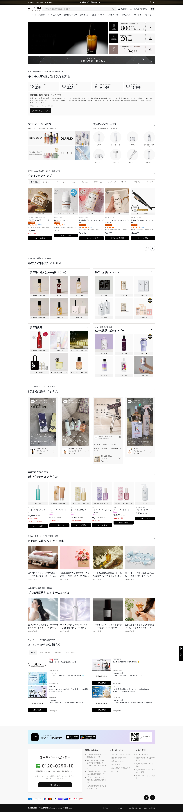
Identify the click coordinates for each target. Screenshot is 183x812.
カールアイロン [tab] (152, 182)
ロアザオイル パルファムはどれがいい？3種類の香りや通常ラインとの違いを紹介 (107, 628)
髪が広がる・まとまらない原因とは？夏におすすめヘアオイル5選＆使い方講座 (139, 628)
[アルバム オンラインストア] (132, 26)
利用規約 (31, 2)
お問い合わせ (49, 2)
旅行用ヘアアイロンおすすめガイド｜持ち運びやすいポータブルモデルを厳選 (42, 576)
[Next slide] (152, 248)
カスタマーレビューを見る (41, 111)
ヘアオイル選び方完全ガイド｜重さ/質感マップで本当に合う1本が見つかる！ (107, 576)
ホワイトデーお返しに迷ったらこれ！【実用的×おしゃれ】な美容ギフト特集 (139, 576)
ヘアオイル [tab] (84, 182)
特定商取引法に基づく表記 (138, 808)
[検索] (113, 9)
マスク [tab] (73, 182)
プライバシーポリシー (118, 808)
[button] (181, 653)
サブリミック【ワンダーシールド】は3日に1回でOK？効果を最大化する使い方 (74, 628)
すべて (33, 652)
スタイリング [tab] (111, 182)
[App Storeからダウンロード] (72, 737)
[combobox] (79, 9)
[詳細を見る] (54, 451)
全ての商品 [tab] (34, 182)
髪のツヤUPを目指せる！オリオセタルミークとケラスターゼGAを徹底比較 (43, 628)
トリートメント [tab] (60, 182)
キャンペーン (70, 652)
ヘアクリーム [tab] (97, 182)
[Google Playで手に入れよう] (88, 737)
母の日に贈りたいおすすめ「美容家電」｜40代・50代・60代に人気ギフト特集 (75, 576)
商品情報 (58, 652)
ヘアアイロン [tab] (137, 182)
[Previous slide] (146, 248)
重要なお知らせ (45, 652)
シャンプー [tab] (47, 182)
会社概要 (39, 2)
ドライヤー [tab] (124, 182)
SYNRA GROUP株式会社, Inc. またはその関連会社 (54, 808)
